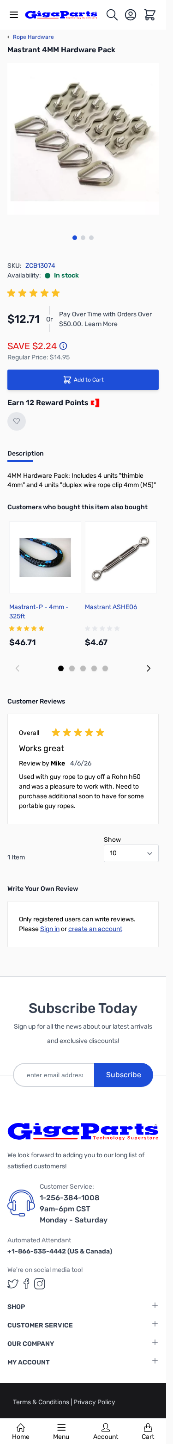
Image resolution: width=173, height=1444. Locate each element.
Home (21, 1437)
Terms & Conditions (42, 1402)
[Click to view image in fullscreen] (83, 139)
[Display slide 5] (105, 668)
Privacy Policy (94, 1402)
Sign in (50, 929)
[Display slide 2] (72, 668)
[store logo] (65, 15)
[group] (35, 293)
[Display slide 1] (60, 668)
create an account (95, 929)
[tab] (25, 456)
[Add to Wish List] (16, 421)
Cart (148, 1437)
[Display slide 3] (83, 668)
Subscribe (123, 1074)
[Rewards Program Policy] (94, 402)
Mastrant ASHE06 (111, 607)
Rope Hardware (30, 37)
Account (105, 1437)
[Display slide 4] (94, 668)
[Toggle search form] (112, 15)
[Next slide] (148, 668)
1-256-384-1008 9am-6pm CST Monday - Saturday (73, 1208)
